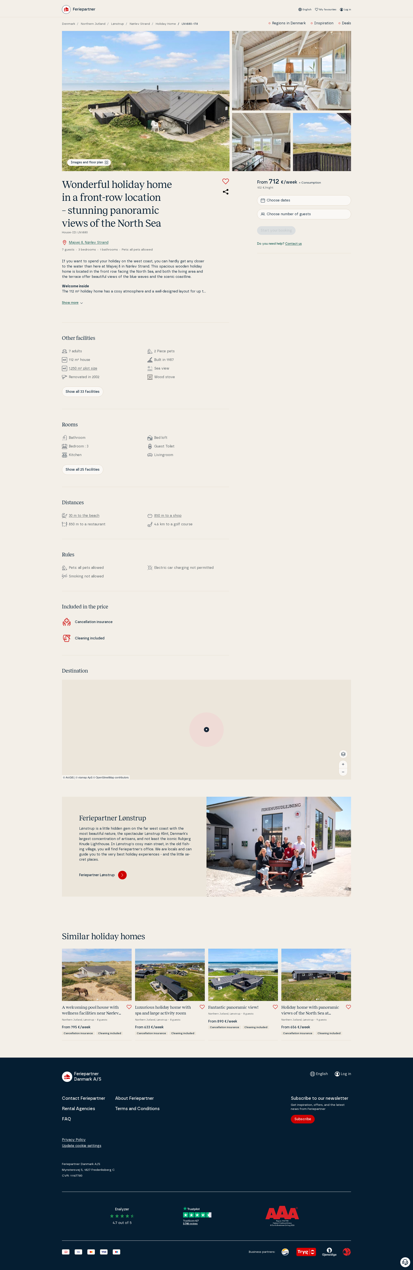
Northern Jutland (93, 23)
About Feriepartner (134, 1098)
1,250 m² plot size (83, 368)
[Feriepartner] (78, 9)
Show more (70, 302)
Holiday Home (166, 23)
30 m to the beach (84, 515)
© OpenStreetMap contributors (111, 777)
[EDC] (285, 1252)
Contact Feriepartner (83, 1098)
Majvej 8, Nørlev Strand (88, 242)
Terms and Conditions (137, 1109)
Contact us (293, 243)
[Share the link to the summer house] (225, 191)
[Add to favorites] (225, 181)
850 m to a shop (168, 515)
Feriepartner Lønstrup (97, 875)
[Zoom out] (343, 772)
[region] (206, 730)
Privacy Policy (74, 1140)
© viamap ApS (84, 777)
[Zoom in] (343, 764)
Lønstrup (117, 23)
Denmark (68, 23)
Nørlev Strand (140, 23)
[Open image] (146, 101)
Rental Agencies (78, 1109)
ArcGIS (70, 777)
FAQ (66, 1119)
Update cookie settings (81, 1146)
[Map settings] (343, 754)
